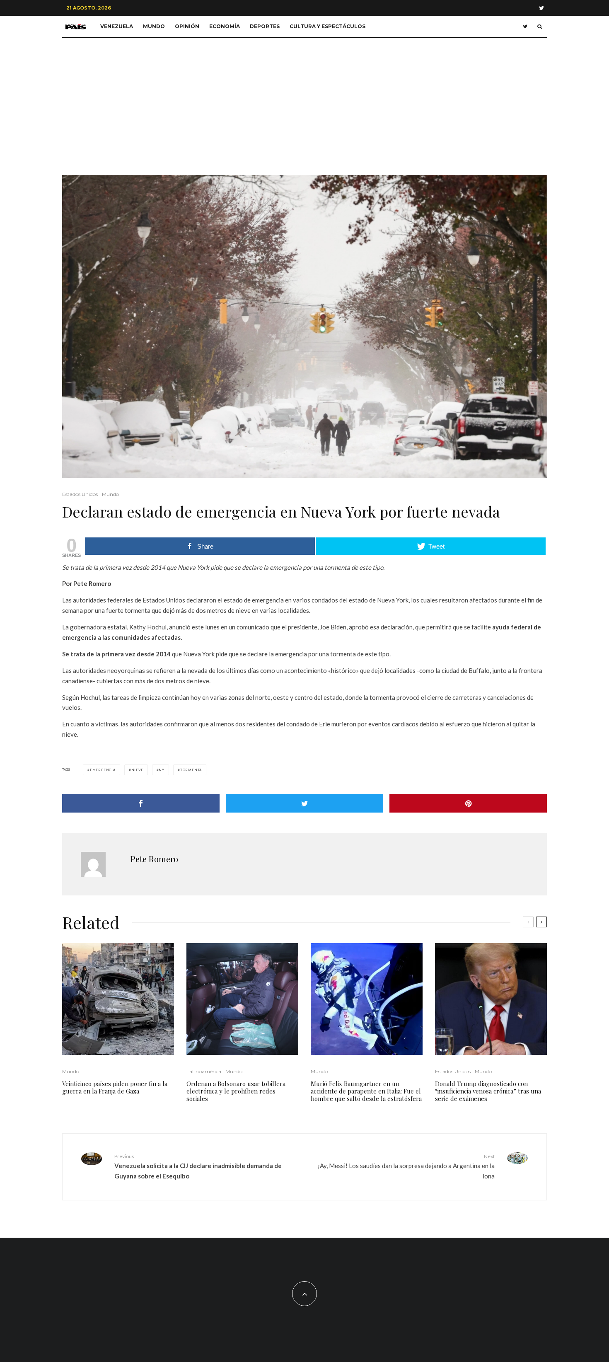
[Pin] (468, 803)
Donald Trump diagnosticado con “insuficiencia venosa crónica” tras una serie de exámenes (488, 1091)
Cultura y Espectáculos (327, 26)
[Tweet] (304, 803)
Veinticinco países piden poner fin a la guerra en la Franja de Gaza (114, 1087)
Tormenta (191, 770)
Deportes (265, 26)
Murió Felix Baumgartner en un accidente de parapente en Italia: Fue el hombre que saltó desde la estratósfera (366, 1091)
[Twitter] (541, 8)
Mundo (154, 26)
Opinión (187, 26)
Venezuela (116, 26)
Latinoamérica (203, 1071)
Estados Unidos (80, 494)
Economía (224, 26)
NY (161, 770)
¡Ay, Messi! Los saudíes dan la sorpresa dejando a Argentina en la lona (406, 1166)
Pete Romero (154, 858)
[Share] (141, 803)
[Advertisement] (304, 100)
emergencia (103, 770)
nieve (137, 770)
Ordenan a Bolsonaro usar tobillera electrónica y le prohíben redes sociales (235, 1091)
